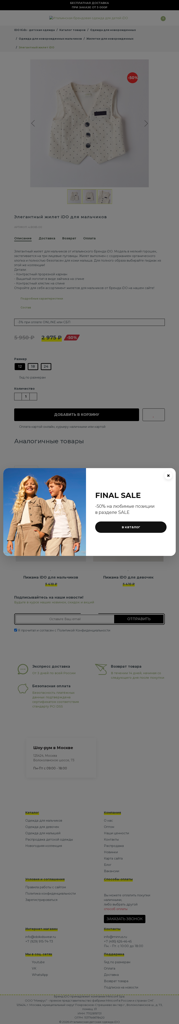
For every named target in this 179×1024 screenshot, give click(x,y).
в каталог (131, 527)
